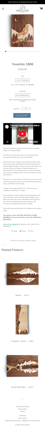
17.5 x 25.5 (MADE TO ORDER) (22, 85)
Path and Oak (25, 425)
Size (22, 76)
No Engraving (22, 95)
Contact (22, 411)
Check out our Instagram (11, 224)
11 (27, 51)
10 (25, 51)
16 (37, 51)
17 (39, 51)
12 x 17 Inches (22, 80)
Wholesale (22, 415)
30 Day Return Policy (22, 406)
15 (35, 51)
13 (31, 51)
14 (33, 51)
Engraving (22, 91)
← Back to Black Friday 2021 (22, 240)
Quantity (16, 109)
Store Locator (22, 418)
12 (29, 51)
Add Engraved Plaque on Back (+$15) (22, 100)
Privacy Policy (22, 409)
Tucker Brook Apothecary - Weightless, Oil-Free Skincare (22, 420)
